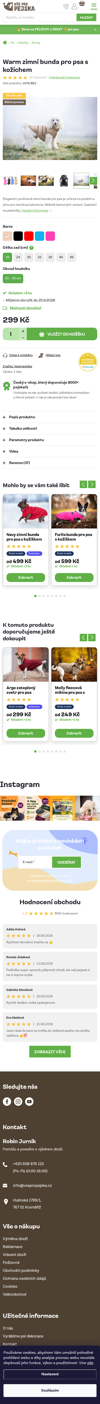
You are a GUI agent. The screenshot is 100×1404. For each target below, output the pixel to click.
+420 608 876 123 (28, 1163)
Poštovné (11, 1263)
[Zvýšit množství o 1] (23, 331)
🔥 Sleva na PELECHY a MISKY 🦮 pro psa (48, 29)
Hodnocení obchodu (50, 901)
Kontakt (10, 1344)
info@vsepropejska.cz (32, 1185)
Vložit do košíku (66, 334)
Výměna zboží (15, 1239)
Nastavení (50, 1374)
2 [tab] (39, 596)
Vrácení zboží (14, 1255)
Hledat (86, 17)
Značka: (17, 367)
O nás (8, 1328)
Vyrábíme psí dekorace (23, 1336)
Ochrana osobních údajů (24, 1279)
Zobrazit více (50, 1051)
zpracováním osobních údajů (52, 881)
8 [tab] (64, 596)
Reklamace (12, 1247)
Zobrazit (25, 577)
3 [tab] (44, 596)
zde (90, 1363)
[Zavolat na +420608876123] (66, 6)
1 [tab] (35, 596)
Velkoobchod (14, 1295)
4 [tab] (48, 596)
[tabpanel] (26, 540)
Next (92, 484)
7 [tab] (60, 596)
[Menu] (94, 6)
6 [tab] (56, 596)
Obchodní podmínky (21, 1271)
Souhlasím (50, 1390)
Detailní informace (34, 211)
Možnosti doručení (25, 307)
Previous (83, 484)
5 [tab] (52, 596)
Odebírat (66, 862)
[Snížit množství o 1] (23, 337)
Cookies (10, 1287)
